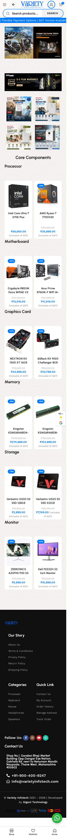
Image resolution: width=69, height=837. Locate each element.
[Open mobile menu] (4, 4)
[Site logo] (32, 4)
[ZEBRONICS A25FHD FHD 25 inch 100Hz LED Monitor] (18, 552)
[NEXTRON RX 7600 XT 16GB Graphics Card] (18, 341)
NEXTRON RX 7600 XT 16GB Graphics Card (18, 362)
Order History (44, 706)
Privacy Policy (17, 657)
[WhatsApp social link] (45, 738)
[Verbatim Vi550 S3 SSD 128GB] (18, 482)
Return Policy (16, 663)
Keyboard (14, 700)
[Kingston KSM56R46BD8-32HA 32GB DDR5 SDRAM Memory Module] (48, 411)
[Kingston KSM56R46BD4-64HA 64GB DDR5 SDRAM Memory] (18, 411)
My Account (43, 700)
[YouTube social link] (39, 738)
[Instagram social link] (32, 738)
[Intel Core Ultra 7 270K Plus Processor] (18, 196)
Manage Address (46, 712)
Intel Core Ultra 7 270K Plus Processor (18, 217)
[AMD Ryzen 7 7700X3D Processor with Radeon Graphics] (48, 196)
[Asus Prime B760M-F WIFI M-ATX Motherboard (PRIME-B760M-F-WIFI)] (48, 271)
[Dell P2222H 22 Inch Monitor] (48, 552)
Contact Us (43, 694)
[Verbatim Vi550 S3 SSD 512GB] (48, 482)
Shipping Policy (18, 669)
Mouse (12, 706)
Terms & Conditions (20, 650)
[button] (33, 43)
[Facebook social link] (26, 738)
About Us (14, 644)
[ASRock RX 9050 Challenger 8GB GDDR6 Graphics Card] (48, 341)
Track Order (43, 719)
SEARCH (52, 13)
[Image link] (11, 623)
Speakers (14, 719)
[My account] (51, 4)
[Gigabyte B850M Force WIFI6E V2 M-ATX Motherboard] (18, 271)
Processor (14, 694)
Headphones (16, 712)
